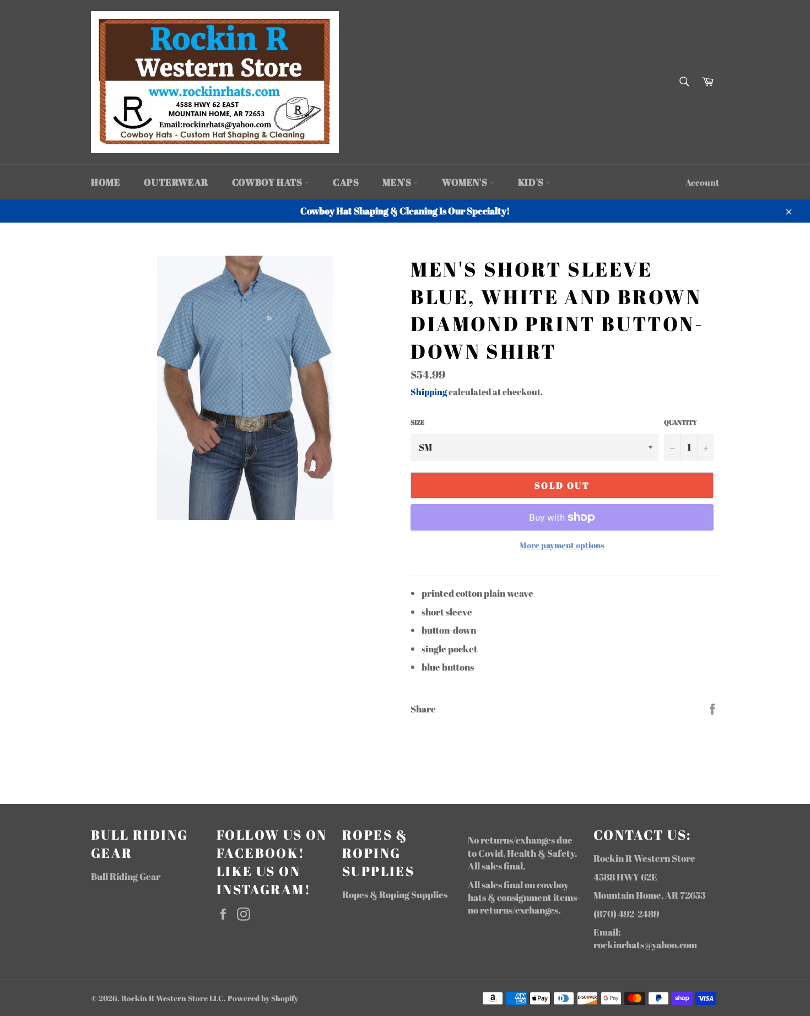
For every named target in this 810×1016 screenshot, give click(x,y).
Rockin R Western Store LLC (172, 998)
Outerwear (176, 182)
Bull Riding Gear (125, 876)
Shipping (429, 392)
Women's (465, 182)
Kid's (532, 182)
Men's (397, 182)
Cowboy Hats (268, 182)
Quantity (680, 422)
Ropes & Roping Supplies (394, 894)
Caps (346, 182)
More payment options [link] (562, 544)
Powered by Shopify (263, 998)
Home (105, 182)
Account (702, 182)
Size (417, 422)
